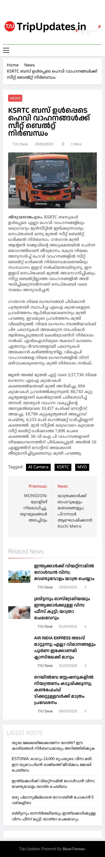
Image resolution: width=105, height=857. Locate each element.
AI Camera (38, 467)
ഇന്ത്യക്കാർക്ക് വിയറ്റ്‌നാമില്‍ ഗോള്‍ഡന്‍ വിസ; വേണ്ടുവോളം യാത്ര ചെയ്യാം (64, 572)
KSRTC (63, 467)
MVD (82, 467)
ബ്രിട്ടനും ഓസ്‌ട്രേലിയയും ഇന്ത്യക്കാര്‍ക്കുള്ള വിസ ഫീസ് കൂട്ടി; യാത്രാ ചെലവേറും (62, 608)
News (15, 98)
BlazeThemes (74, 849)
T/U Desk (20, 144)
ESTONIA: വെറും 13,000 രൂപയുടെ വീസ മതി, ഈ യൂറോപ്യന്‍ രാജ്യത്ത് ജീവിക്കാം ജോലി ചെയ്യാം (52, 764)
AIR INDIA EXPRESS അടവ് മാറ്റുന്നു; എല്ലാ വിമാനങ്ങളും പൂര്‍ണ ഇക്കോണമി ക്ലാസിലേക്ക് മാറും (65, 647)
